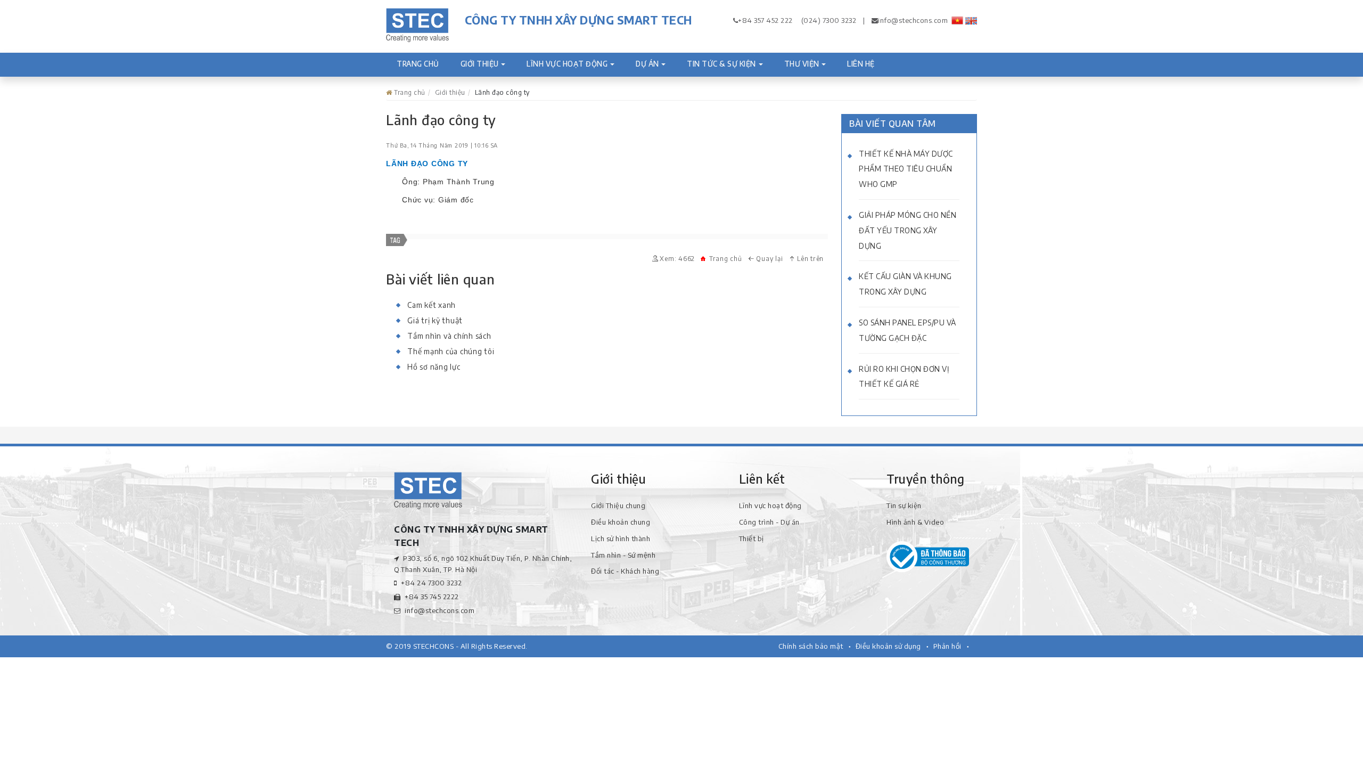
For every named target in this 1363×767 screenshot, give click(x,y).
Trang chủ (423, 63)
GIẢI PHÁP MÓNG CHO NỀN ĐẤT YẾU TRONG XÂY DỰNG (907, 230)
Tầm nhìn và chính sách (449, 335)
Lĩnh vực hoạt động (567, 63)
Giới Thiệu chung (618, 505)
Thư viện (801, 63)
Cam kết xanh (431, 304)
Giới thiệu (480, 63)
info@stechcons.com (913, 20)
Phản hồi (947, 646)
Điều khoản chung (620, 522)
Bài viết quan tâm (892, 123)
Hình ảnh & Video (915, 522)
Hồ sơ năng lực (434, 366)
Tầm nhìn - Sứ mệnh (623, 555)
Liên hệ (861, 63)
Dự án (647, 63)
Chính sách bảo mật (810, 646)
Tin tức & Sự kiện (721, 63)
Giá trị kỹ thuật (435, 320)
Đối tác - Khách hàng (625, 571)
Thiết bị (751, 538)
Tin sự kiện (904, 505)
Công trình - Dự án (769, 522)
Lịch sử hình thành (620, 538)
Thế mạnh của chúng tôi (451, 351)
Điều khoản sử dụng (888, 646)
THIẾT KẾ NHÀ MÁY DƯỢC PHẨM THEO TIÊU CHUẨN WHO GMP (906, 169)
